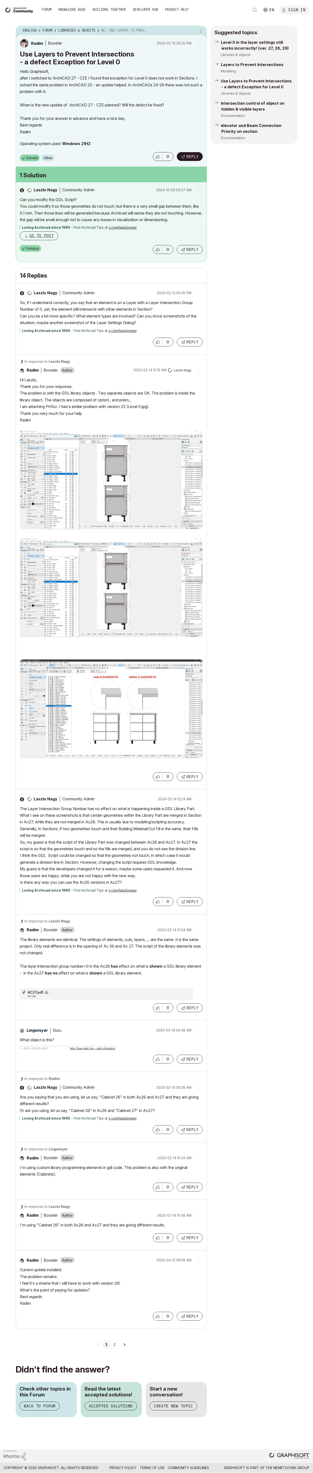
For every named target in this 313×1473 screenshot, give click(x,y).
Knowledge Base (72, 9)
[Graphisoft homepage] (289, 1456)
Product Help (177, 9)
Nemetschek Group (291, 1468)
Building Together (109, 9)
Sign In (296, 9)
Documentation (233, 115)
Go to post (41, 235)
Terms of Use (152, 1468)
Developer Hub (145, 9)
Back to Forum (40, 1406)
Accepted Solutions (111, 1406)
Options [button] (200, 30)
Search (254, 10)
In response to (47, 361)
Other (48, 158)
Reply (192, 156)
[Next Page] (124, 1344)
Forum (47, 9)
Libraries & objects (236, 55)
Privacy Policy (122, 1468)
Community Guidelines (188, 1468)
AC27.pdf (35, 992)
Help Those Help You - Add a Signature (92, 1048)
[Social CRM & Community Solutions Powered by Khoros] (15, 1455)
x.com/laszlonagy (123, 227)
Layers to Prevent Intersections (252, 64)
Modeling (228, 71)
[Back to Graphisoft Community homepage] (20, 9)
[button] (157, 156)
